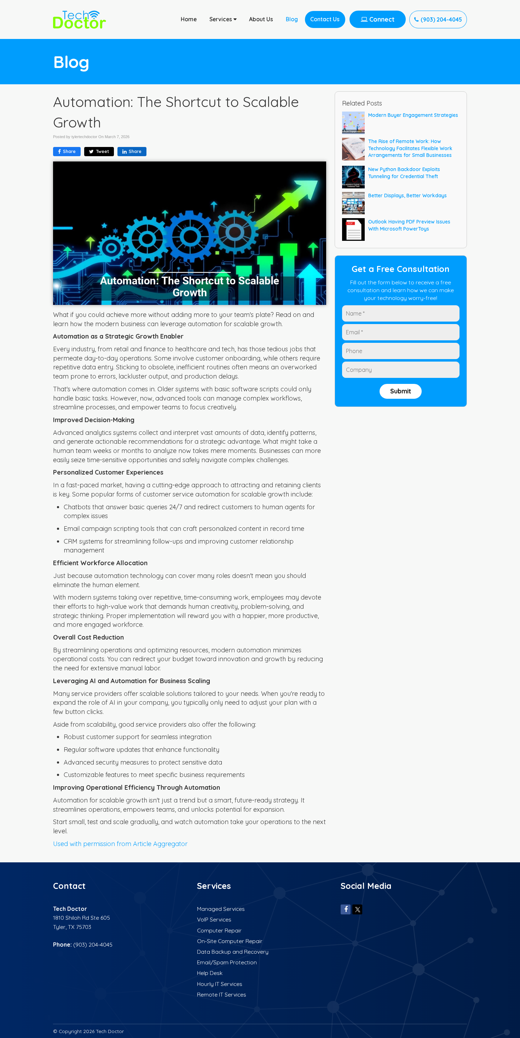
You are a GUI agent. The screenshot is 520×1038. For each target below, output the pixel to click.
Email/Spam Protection (227, 962)
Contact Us (325, 19)
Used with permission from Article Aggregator (120, 844)
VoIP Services (214, 919)
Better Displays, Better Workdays (407, 195)
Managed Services (221, 908)
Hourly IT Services (219, 983)
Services (221, 19)
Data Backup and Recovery (232, 951)
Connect (381, 19)
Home (189, 19)
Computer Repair (219, 930)
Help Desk (210, 972)
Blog (292, 19)
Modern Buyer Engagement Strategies (413, 115)
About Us (261, 19)
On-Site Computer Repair (229, 941)
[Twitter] (357, 909)
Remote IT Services (221, 994)
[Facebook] (346, 909)
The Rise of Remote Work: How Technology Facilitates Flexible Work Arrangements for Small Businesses (410, 148)
